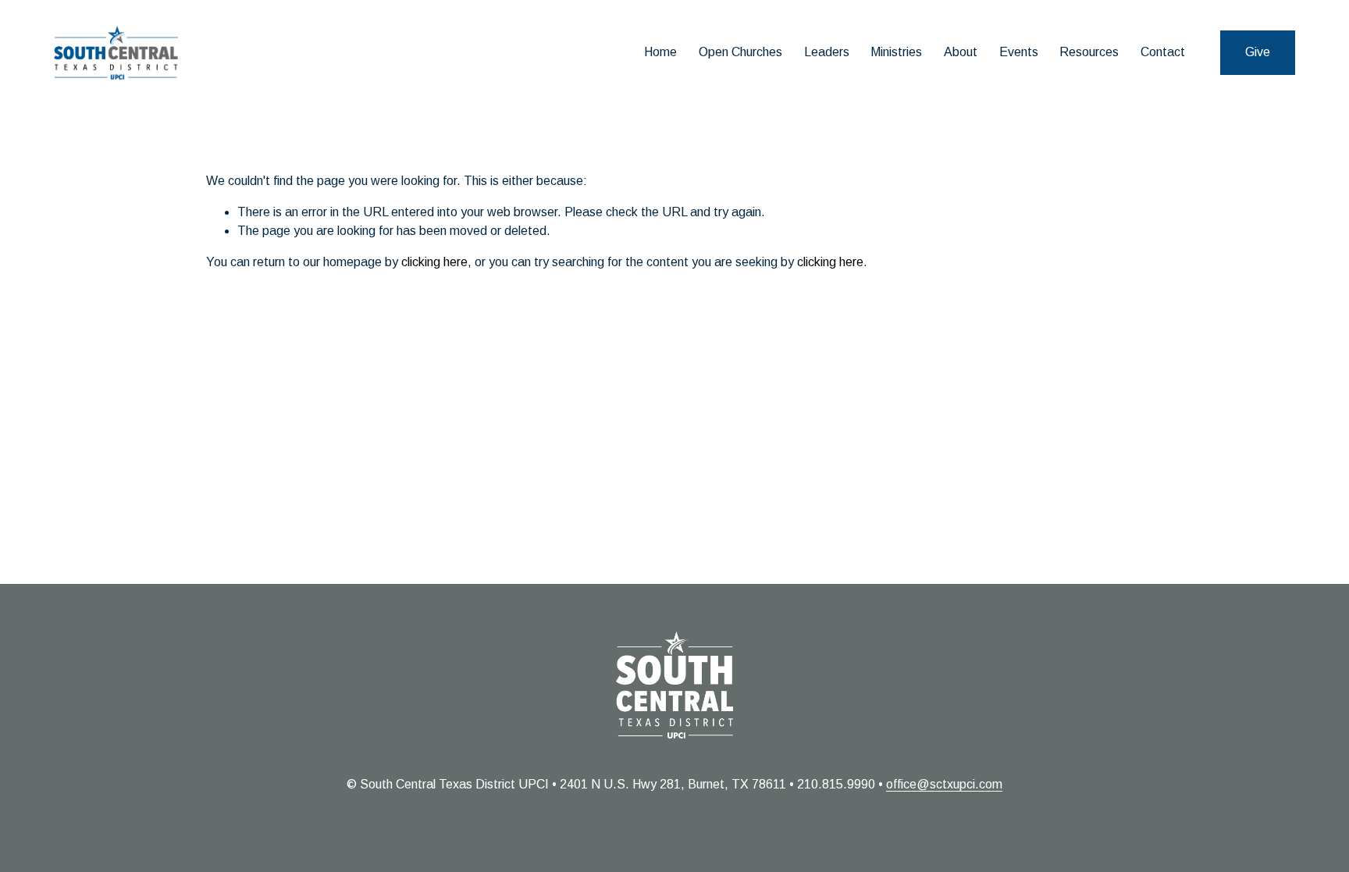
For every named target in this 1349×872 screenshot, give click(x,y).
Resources (1089, 52)
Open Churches (740, 52)
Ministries (896, 52)
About (960, 52)
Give (1257, 52)
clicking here (434, 262)
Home (660, 52)
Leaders (826, 52)
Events (1018, 52)
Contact (1163, 52)
